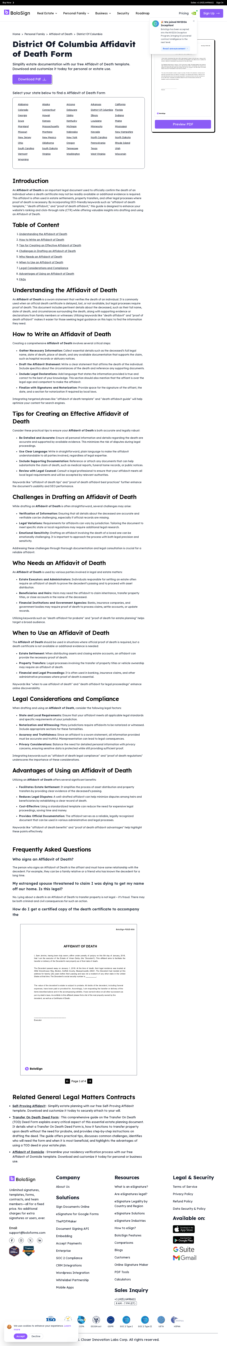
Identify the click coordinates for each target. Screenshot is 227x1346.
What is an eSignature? (131, 1187)
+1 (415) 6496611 (125, 1299)
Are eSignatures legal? (130, 1194)
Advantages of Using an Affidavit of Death (46, 273)
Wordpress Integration (72, 1273)
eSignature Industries (130, 1221)
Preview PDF (183, 124)
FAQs (22, 279)
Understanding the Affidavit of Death (43, 234)
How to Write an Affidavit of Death (41, 239)
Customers (122, 1257)
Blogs (118, 1250)
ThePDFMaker (66, 1221)
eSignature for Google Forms (77, 1214)
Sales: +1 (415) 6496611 (202, 2)
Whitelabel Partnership (72, 1280)
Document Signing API (72, 1229)
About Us (63, 1187)
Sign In (219, 2)
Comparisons (123, 1243)
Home (16, 34)
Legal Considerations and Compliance (43, 268)
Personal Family (34, 34)
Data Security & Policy (189, 1209)
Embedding (64, 1236)
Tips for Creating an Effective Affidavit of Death (50, 245)
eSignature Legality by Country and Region (130, 1203)
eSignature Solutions (129, 1213)
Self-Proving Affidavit (29, 1106)
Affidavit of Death (60, 34)
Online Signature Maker (131, 1265)
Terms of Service (185, 1187)
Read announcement (174, 48)
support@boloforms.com (27, 1233)
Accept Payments (69, 1243)
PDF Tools (121, 1272)
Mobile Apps (65, 1287)
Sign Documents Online (72, 1207)
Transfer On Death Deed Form (35, 1117)
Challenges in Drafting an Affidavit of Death (47, 251)
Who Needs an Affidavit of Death (40, 256)
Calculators (122, 1279)
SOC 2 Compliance (69, 1258)
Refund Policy (182, 1201)
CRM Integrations (69, 1265)
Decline (36, 1336)
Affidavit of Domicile (28, 1152)
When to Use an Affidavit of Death (41, 262)
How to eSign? (125, 1228)
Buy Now (7, 2)
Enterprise (63, 1251)
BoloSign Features (127, 1235)
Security (123, 13)
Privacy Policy (183, 1194)
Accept (20, 1336)
